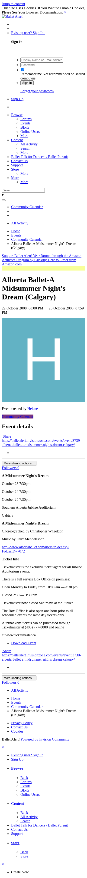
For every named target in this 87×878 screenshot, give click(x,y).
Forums (26, 119)
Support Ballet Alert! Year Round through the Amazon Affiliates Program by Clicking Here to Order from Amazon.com (41, 260)
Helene (32, 409)
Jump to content (13, 4)
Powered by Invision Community (45, 739)
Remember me (31, 74)
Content (17, 140)
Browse (17, 115)
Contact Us (19, 161)
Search (25, 148)
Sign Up (17, 99)
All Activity (29, 144)
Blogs (24, 127)
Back (24, 778)
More (24, 136)
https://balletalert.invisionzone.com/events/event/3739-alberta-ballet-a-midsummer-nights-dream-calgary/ (41, 443)
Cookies (17, 731)
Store (15, 169)
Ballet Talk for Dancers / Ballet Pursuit (39, 157)
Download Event (23, 643)
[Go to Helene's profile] (43, 401)
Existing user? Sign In (28, 33)
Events (25, 123)
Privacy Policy (21, 723)
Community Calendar (17, 416)
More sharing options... (19, 463)
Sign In (27, 83)
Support (17, 165)
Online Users (30, 132)
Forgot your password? (37, 91)
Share (6, 436)
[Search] (4, 200)
